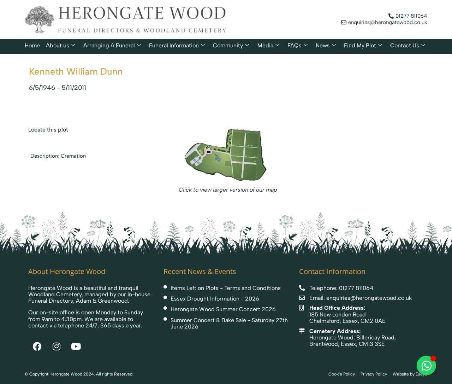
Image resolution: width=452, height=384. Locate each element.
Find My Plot (360, 45)
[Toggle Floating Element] (426, 365)
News (323, 45)
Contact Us (404, 45)
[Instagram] (56, 346)
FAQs (294, 45)
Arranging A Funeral (109, 45)
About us (57, 45)
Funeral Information (174, 45)
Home (32, 45)
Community (228, 45)
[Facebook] (37, 346)
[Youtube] (76, 346)
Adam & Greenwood (102, 300)
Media (265, 45)
